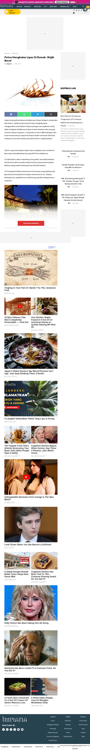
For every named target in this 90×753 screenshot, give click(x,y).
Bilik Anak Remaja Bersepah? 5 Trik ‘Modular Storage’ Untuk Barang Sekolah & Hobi (73, 181)
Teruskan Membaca (31, 223)
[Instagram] (76, 10)
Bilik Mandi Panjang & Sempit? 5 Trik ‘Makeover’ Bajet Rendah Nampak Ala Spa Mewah (73, 197)
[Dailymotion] (74, 13)
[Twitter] (79, 10)
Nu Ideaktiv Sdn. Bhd (76, 745)
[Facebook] (74, 10)
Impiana (7, 53)
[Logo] (7, 5)
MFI (69, 156)
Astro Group (75, 748)
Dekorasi (15, 53)
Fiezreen (63, 126)
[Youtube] (18, 729)
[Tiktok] (81, 10)
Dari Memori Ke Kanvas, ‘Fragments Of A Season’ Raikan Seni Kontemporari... (72, 119)
